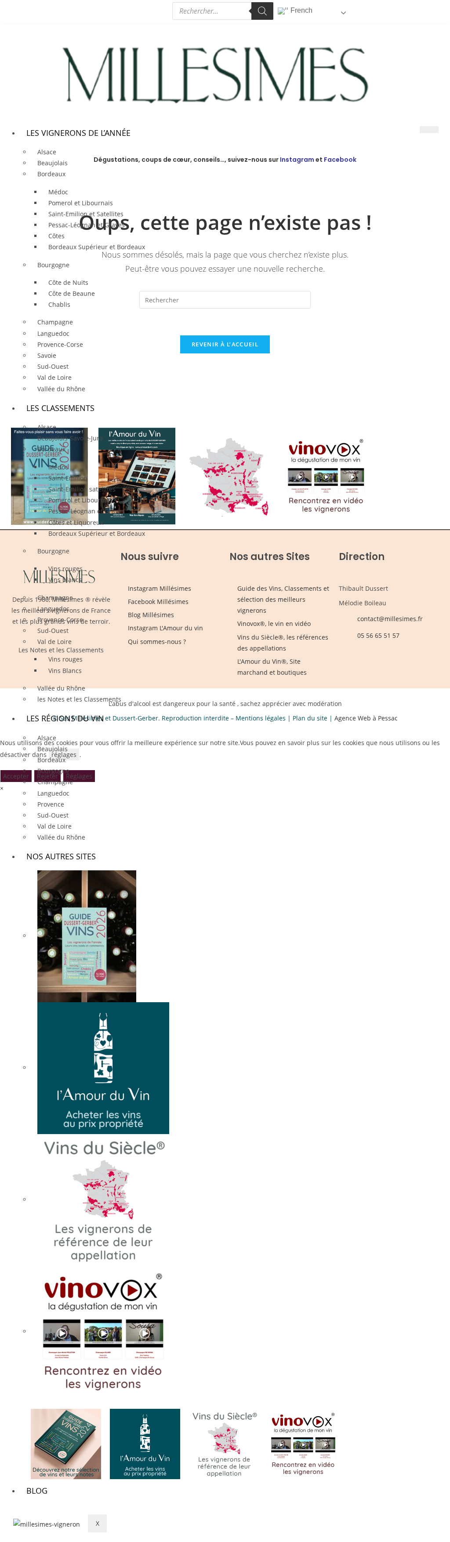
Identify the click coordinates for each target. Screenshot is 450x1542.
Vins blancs (65, 579)
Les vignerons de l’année (78, 132)
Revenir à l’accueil (225, 344)
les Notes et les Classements (79, 699)
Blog (36, 1490)
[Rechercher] (262, 11)
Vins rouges (65, 659)
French (300, 10)
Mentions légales (261, 718)
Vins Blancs (65, 670)
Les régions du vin (65, 718)
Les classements (60, 408)
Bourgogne (53, 265)
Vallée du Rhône (61, 389)
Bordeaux (51, 174)
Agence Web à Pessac (366, 718)
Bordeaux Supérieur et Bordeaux (96, 247)
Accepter (16, 776)
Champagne (55, 322)
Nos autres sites (61, 856)
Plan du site (310, 718)
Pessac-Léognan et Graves (86, 225)
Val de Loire (54, 377)
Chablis (59, 304)
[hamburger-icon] (429, 130)
